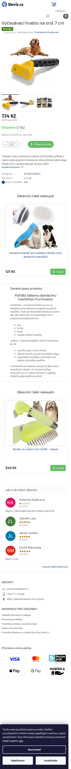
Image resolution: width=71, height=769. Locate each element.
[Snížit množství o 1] (5, 144)
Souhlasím (50, 760)
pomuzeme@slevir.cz (18, 589)
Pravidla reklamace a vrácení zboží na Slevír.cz (25, 632)
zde (21, 741)
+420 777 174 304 (15, 594)
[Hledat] (47, 16)
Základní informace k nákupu (16, 615)
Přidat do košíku (43, 144)
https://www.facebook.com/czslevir (25, 599)
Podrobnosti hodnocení (46, 32)
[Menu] (65, 16)
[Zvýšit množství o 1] (17, 144)
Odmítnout (18, 760)
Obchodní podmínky (12, 619)
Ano (26, 182)
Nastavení (34, 750)
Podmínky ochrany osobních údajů (19, 624)
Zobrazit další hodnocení (55, 567)
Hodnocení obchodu (12, 628)
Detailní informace (11, 167)
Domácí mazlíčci (32, 174)
